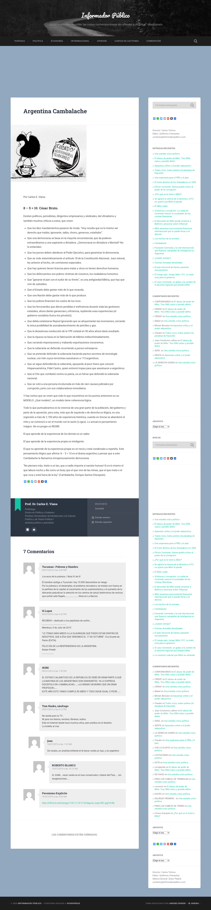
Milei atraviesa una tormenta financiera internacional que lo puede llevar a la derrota (173, 231)
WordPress (73, 903)
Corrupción (153, 41)
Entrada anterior (102, 517)
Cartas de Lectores (127, 41)
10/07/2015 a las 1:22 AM (59, 744)
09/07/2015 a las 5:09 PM (54, 570)
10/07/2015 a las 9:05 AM (54, 796)
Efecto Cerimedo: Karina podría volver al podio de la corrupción (174, 188)
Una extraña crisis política (167, 153)
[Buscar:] (174, 105)
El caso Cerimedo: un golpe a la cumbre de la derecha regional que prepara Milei (175, 283)
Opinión (102, 41)
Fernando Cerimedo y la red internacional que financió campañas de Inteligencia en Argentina (174, 251)
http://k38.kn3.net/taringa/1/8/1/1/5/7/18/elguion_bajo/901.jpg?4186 (78, 803)
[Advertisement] (105, 67)
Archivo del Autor (27, 529)
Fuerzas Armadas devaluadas (169, 262)
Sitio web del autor (34, 529)
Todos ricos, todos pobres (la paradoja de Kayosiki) (174, 334)
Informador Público (105, 15)
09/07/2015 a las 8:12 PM (54, 709)
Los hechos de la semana (167, 238)
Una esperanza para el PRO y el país (172, 177)
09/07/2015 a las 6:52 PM (54, 614)
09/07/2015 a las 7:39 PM (54, 671)
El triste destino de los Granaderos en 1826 (175, 182)
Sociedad (99, 508)
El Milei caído (161, 206)
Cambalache (161, 243)
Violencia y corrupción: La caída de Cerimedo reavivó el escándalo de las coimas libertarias (172, 213)
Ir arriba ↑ (194, 903)
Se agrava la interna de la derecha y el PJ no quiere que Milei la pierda (174, 200)
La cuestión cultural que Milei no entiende (175, 655)
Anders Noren (177, 903)
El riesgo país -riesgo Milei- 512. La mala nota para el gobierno (174, 276)
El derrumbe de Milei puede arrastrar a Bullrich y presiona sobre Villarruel (173, 222)
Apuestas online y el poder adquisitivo (173, 165)
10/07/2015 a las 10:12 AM (65, 768)
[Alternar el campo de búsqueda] (196, 41)
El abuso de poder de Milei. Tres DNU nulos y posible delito (172, 159)
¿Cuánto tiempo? (163, 258)
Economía (57, 41)
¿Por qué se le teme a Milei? (168, 194)
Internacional (80, 41)
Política (38, 41)
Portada (19, 41)
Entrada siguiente (103, 522)
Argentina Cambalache (55, 111)
